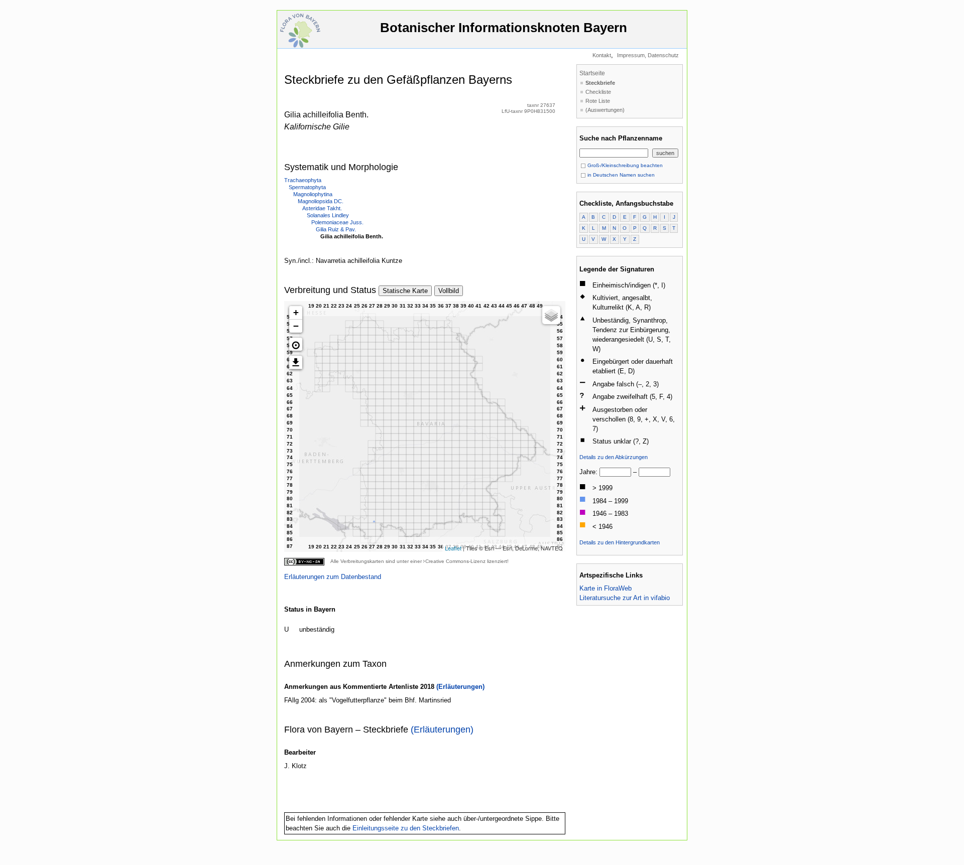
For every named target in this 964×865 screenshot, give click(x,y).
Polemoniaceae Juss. (337, 222)
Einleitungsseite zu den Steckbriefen (405, 828)
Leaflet (453, 548)
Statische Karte (405, 291)
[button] (295, 344)
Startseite (592, 73)
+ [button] (296, 312)
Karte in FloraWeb (605, 588)
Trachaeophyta (302, 180)
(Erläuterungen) (460, 686)
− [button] (296, 326)
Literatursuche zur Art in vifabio (624, 598)
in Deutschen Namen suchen (620, 175)
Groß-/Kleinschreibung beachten (624, 165)
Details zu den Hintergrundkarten (619, 542)
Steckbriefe (600, 83)
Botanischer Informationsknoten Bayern (503, 27)
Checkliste (598, 92)
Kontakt (601, 55)
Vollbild (448, 291)
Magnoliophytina (312, 194)
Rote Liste (597, 101)
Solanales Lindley (328, 215)
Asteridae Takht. (322, 208)
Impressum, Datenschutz (648, 55)
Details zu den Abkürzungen (613, 457)
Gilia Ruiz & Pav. (336, 229)
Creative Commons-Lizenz (455, 561)
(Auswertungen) (605, 110)
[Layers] (551, 315)
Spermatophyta (307, 187)
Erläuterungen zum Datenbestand (332, 577)
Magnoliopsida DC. (320, 201)
